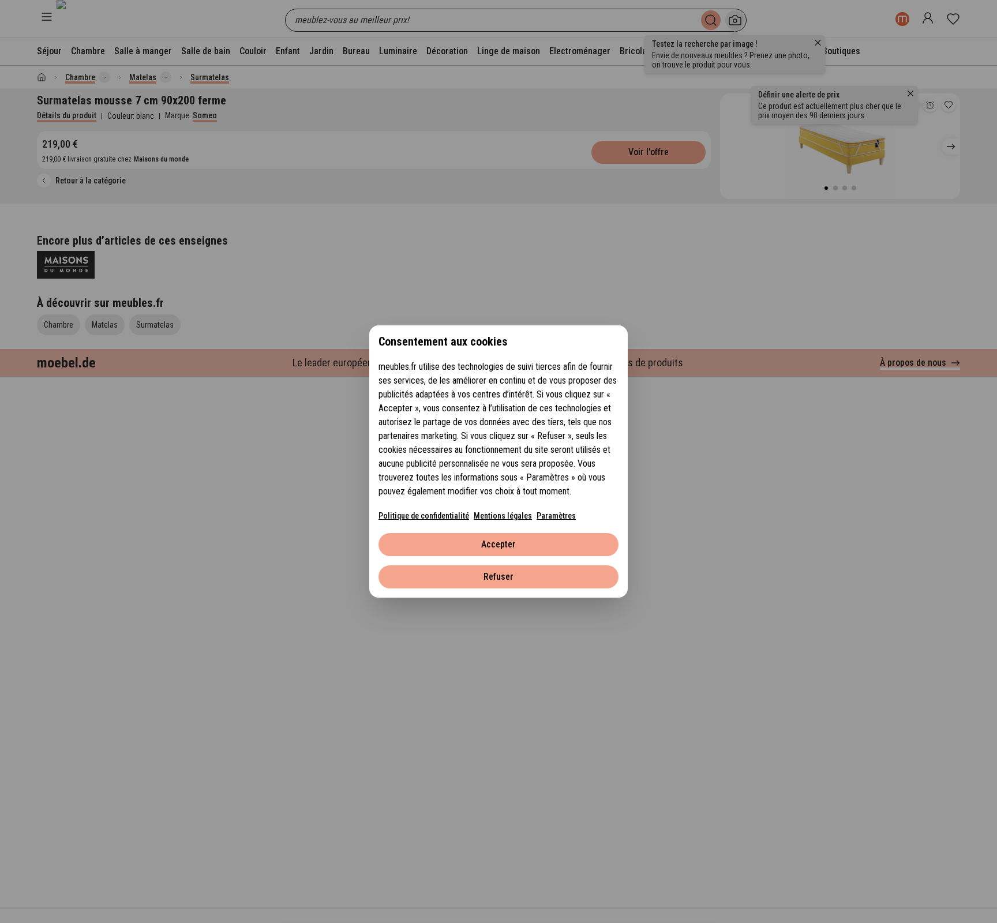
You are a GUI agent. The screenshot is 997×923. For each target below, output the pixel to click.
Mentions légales (503, 515)
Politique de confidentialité (423, 515)
